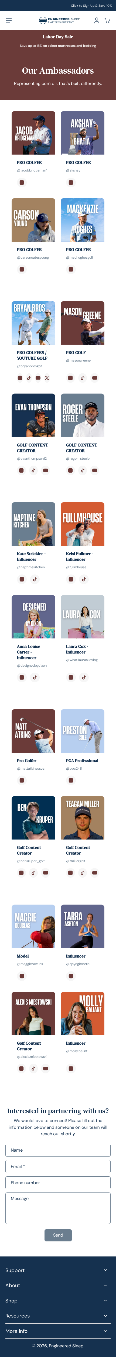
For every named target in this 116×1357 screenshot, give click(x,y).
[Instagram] (22, 182)
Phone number (25, 1182)
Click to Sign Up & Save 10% (91, 5)
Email (18, 1166)
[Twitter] (47, 378)
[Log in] (96, 20)
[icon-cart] (107, 20)
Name (17, 1150)
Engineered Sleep (66, 1346)
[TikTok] (29, 378)
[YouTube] (38, 378)
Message (20, 1198)
